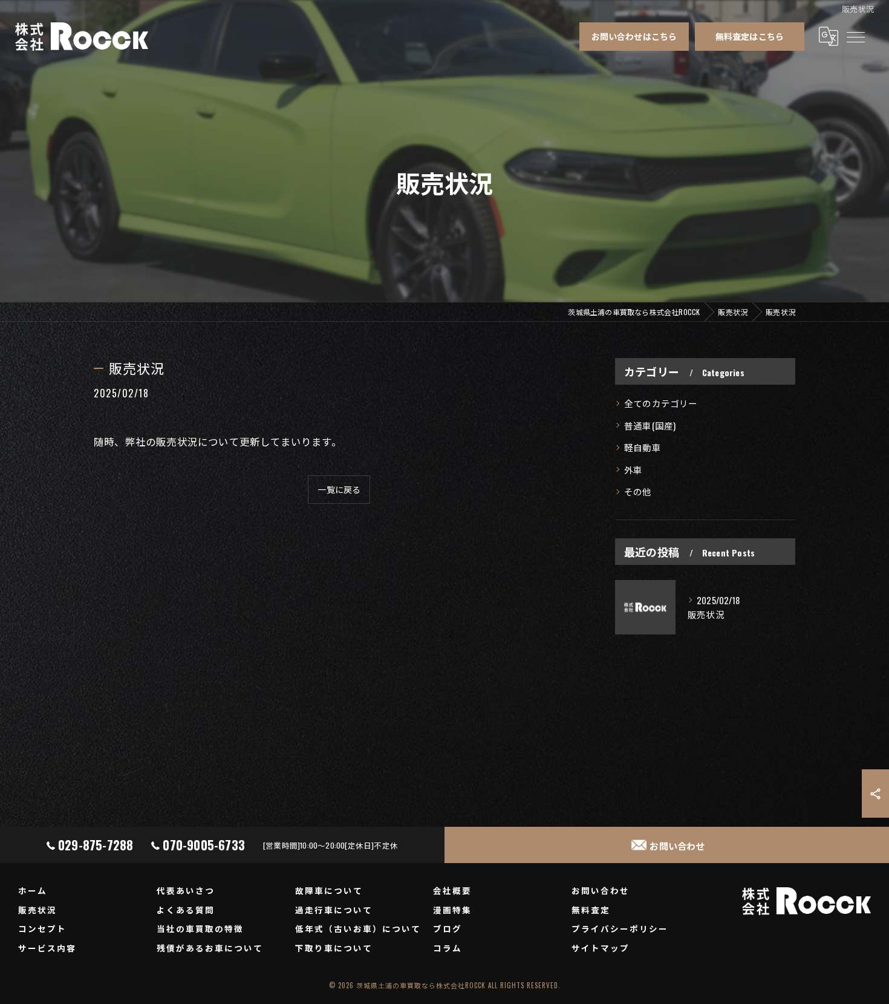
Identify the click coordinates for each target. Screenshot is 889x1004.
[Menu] (855, 36)
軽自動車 (642, 447)
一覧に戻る (339, 489)
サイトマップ (601, 948)
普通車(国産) (650, 425)
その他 (638, 491)
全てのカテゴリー (661, 403)
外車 (633, 469)
